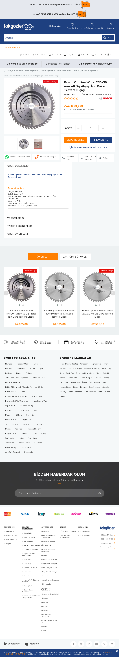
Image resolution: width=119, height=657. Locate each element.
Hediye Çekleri (72, 55)
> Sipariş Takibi (28, 586)
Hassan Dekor (66, 387)
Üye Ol (100, 28)
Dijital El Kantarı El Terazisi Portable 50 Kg (24, 387)
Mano (98, 373)
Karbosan (84, 364)
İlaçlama (38, 443)
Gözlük (24, 391)
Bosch (68, 364)
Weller (62, 396)
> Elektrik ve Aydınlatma (46, 589)
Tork (78, 373)
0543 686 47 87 (106, 543)
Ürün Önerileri (17, 233)
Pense (8, 429)
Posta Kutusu (11, 419)
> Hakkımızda (9, 531)
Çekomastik (75, 382)
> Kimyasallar (46, 584)
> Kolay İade (27, 533)
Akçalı (98, 387)
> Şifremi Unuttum (29, 568)
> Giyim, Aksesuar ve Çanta (49, 621)
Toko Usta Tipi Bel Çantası (16, 378)
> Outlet (44, 626)
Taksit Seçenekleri (19, 226)
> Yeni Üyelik (27, 559)
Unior (76, 378)
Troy (110, 368)
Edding (8, 373)
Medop (105, 382)
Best (83, 378)
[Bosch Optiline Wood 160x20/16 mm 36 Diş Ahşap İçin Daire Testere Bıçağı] (21, 287)
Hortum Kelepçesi (13, 382)
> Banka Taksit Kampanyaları (65, 536)
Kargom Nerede (100, 55)
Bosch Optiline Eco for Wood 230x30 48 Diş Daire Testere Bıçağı (97, 313)
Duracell (97, 378)
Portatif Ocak (23, 364)
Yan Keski (19, 429)
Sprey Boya (31, 415)
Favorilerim (72, 28)
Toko (62, 364)
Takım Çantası (11, 424)
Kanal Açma (24, 443)
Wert (104, 368)
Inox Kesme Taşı (40, 401)
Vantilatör (33, 438)
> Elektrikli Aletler (48, 541)
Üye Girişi (85, 28)
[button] (19, 305)
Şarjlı (42, 368)
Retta (62, 373)
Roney (97, 368)
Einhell (70, 378)
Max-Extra (88, 368)
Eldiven (29, 373)
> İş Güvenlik (46, 545)
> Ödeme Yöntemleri (68, 531)
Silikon (19, 415)
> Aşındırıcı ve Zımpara (50, 580)
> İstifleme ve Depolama (46, 615)
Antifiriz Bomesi (12, 452)
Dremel (83, 387)
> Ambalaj (45, 606)
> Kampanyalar (84, 531)
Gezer (92, 373)
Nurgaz (8, 364)
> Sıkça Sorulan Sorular (31, 545)
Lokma (24, 433)
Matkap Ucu (10, 410)
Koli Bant (25, 410)
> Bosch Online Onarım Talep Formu (31, 596)
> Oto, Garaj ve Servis (49, 568)
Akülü (32, 368)
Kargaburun (10, 433)
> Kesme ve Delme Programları (48, 536)
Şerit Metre (10, 438)
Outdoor (37, 364)
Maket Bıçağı (11, 447)
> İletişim (7, 544)
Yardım (112, 55)
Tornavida (9, 443)
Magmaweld (95, 364)
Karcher (78, 391)
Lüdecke (105, 387)
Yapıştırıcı (40, 424)
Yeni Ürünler (27, 55)
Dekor (76, 387)
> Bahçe (44, 555)
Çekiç (43, 433)
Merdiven (27, 424)
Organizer (26, 419)
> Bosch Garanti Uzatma (28, 591)
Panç (34, 433)
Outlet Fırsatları (57, 55)
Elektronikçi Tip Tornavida (16, 401)
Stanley (63, 391)
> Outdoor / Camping (49, 559)
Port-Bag (70, 373)
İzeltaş (75, 364)
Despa (70, 391)
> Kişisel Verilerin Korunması (28, 554)
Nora (100, 391)
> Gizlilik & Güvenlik (30, 550)
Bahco (62, 378)
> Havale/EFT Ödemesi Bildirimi (31, 581)
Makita (85, 373)
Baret (18, 373)
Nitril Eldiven (37, 396)
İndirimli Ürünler (41, 55)
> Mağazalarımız (10, 535)
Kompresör (26, 447)
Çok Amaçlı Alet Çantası (16, 396)
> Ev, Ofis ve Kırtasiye (49, 572)
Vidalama (21, 368)
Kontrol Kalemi (34, 429)
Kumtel (97, 382)
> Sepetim (26, 576)
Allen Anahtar (39, 378)
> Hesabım (26, 572)
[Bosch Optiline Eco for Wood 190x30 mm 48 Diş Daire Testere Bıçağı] (59, 287)
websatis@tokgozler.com (106, 547)
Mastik (8, 415)
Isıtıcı (22, 438)
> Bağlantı (45, 610)
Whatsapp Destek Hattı (20, 157)
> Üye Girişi (26, 564)
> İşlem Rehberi (28, 537)
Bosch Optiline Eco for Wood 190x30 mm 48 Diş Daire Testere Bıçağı (59, 313)
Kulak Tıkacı (10, 391)
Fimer (105, 364)
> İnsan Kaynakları (11, 539)
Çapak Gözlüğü (27, 405)
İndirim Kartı (86, 55)
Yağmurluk (10, 405)
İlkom (85, 382)
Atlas (85, 391)
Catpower (64, 382)
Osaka (71, 368)
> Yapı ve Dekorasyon (49, 564)
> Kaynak (44, 602)
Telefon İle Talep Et (48, 157)
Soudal (107, 391)
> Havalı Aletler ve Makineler (48, 550)
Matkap (8, 368)
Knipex (89, 378)
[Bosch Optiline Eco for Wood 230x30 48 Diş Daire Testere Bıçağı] (97, 287)
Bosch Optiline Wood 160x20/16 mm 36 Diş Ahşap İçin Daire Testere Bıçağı (21, 313)
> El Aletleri (45, 531)
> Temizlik (45, 576)
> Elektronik (45, 598)
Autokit (106, 373)
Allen (36, 410)
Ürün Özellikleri (18, 166)
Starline (92, 391)
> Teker (43, 630)
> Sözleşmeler (27, 541)
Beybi (91, 387)
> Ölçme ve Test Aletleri (50, 594)
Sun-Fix (63, 368)
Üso (90, 382)
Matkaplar (29, 452)
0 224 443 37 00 (107, 539)
